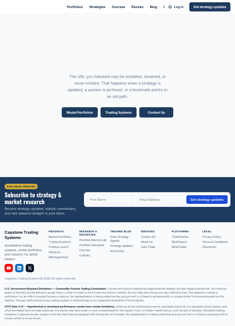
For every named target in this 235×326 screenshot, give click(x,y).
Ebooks (137, 7)
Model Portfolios (80, 112)
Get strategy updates (209, 7)
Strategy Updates (121, 245)
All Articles (117, 251)
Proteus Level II (59, 247)
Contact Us (156, 112)
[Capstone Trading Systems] (30, 7)
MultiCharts (179, 242)
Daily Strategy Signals (119, 238)
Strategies (97, 7)
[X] (30, 268)
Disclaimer (209, 247)
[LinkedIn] (19, 268)
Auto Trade (148, 247)
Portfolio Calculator (92, 245)
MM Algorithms (58, 257)
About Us (147, 242)
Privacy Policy (211, 236)
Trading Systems (118, 112)
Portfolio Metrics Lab (92, 240)
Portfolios (75, 7)
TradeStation (180, 236)
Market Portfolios (60, 236)
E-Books (84, 255)
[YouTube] (9, 268)
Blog (153, 7)
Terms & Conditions (215, 242)
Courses (118, 7)
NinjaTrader (179, 247)
